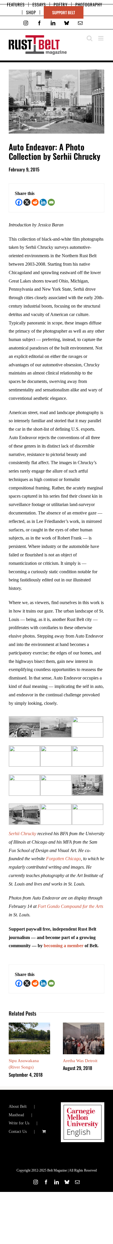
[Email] (51, 202)
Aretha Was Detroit (80, 1060)
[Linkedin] (43, 202)
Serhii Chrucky (22, 833)
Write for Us (19, 1123)
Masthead (16, 1115)
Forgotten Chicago (63, 858)
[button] (13, 1050)
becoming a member (63, 945)
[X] (26, 202)
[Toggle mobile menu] (101, 38)
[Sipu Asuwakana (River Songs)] (29, 1025)
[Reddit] (35, 202)
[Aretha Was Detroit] (83, 1025)
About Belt (18, 1106)
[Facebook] (18, 202)
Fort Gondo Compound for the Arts (70, 906)
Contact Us (18, 1131)
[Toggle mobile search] (89, 38)
